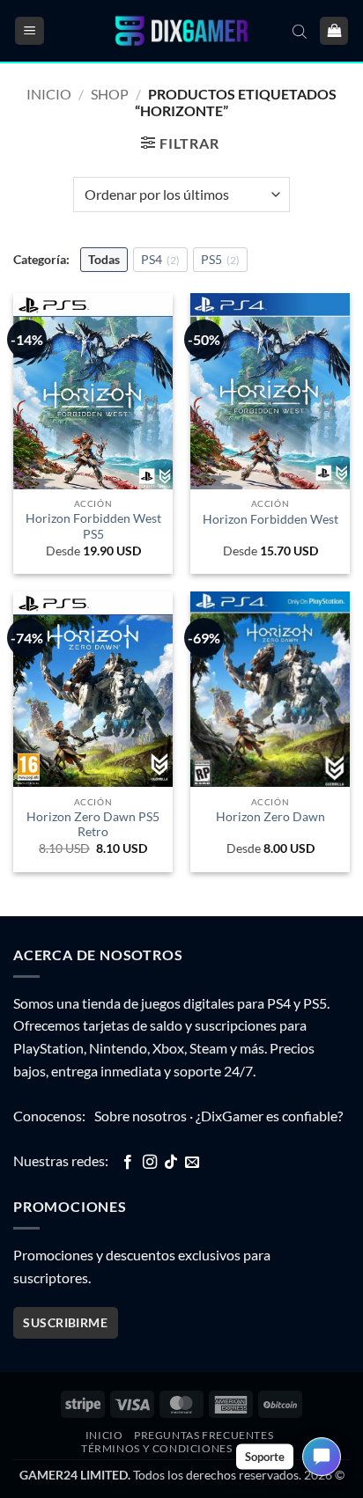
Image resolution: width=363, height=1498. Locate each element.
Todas (104, 259)
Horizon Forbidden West (270, 519)
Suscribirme (65, 1322)
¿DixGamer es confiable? (269, 1115)
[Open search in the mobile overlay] (300, 31)
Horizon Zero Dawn (270, 817)
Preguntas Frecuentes (203, 1435)
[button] (29, 31)
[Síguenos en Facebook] (128, 1163)
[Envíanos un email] (192, 1163)
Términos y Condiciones (156, 1448)
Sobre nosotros (140, 1115)
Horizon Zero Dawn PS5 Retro (92, 825)
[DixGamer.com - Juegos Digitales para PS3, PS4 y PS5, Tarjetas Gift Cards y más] (181, 31)
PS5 (220, 259)
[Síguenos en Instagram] (150, 1163)
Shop (110, 93)
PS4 (160, 259)
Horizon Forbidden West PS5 (93, 526)
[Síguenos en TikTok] (171, 1163)
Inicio (48, 93)
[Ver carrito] (334, 31)
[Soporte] (321, 1456)
